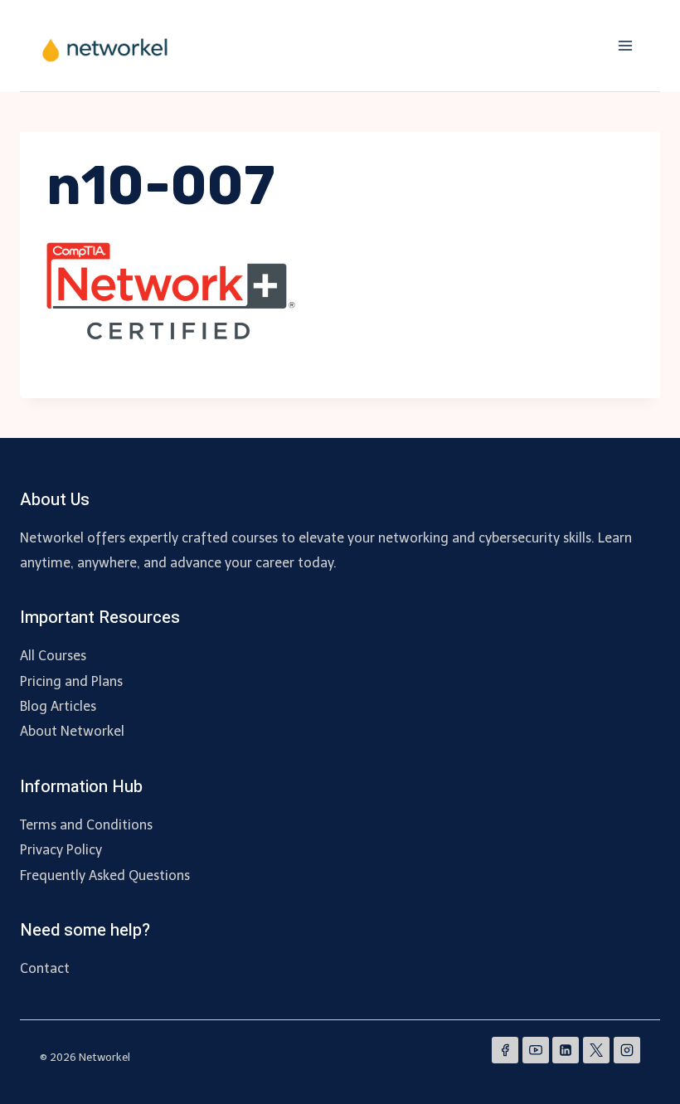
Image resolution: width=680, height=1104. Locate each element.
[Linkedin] (565, 1050)
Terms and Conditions (86, 825)
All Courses (53, 656)
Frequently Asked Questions (105, 875)
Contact (45, 968)
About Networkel (72, 731)
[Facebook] (505, 1050)
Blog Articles (58, 706)
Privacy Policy (61, 850)
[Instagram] (627, 1050)
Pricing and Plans (71, 681)
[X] (596, 1050)
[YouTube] (535, 1050)
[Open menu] (625, 45)
